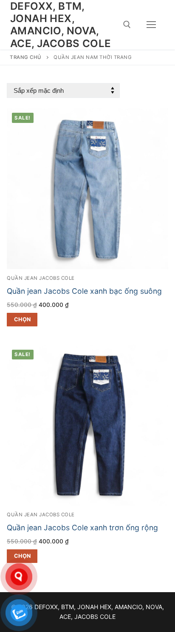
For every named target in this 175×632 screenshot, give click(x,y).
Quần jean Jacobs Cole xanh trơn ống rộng (82, 527)
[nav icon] (151, 25)
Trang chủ (26, 57)
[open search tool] (127, 24)
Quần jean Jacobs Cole (41, 278)
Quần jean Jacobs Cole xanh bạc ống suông (84, 291)
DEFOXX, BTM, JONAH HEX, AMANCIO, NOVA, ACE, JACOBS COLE (60, 25)
